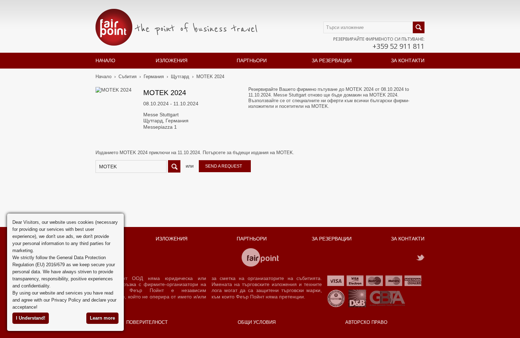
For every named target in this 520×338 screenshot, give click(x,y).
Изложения (171, 60)
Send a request (223, 166)
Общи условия (257, 322)
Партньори (252, 60)
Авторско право (366, 322)
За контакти (407, 60)
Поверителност (147, 322)
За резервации (332, 60)
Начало (105, 60)
